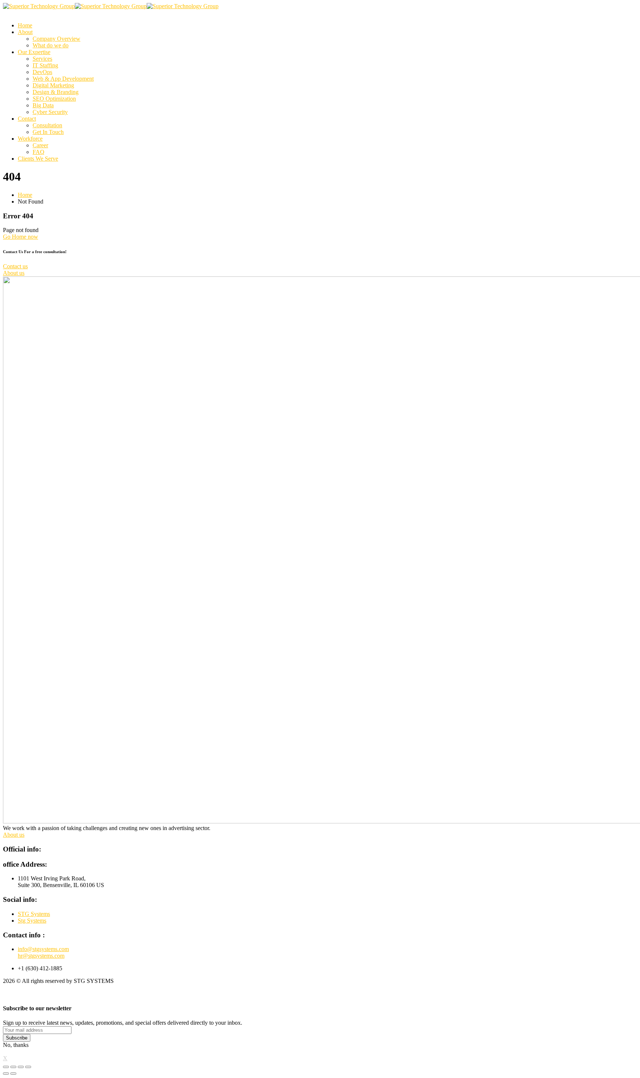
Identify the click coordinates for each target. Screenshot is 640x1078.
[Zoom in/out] (28, 1067)
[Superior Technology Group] (39, 6)
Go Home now (20, 237)
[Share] (13, 1067)
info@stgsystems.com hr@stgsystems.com (43, 952)
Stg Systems (32, 920)
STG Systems (34, 914)
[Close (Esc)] (6, 1067)
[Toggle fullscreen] (21, 1067)
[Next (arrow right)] (13, 1073)
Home (25, 195)
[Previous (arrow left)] (6, 1073)
